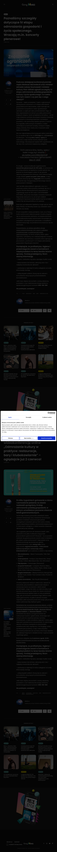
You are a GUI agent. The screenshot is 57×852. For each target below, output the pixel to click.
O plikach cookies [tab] (47, 417)
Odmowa (10, 438)
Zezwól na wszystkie (46, 438)
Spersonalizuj (27, 438)
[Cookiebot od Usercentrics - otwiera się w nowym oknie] (48, 413)
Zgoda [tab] (10, 417)
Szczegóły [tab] (28, 417)
